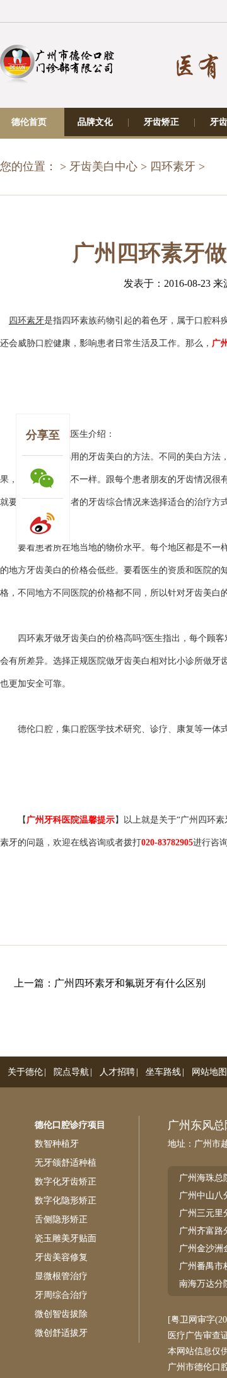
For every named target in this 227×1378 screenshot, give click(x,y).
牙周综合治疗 (61, 1295)
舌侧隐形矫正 (61, 1219)
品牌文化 (95, 122)
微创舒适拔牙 (61, 1333)
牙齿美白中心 (103, 166)
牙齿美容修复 (61, 1257)
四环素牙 (172, 166)
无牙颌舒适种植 (65, 1162)
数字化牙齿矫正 (65, 1181)
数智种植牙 (57, 1144)
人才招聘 (117, 1072)
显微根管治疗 (61, 1276)
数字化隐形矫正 (65, 1200)
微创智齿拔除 (61, 1314)
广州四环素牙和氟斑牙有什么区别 (130, 983)
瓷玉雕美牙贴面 (65, 1238)
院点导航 (71, 1072)
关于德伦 (25, 1072)
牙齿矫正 (161, 122)
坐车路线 (163, 1072)
